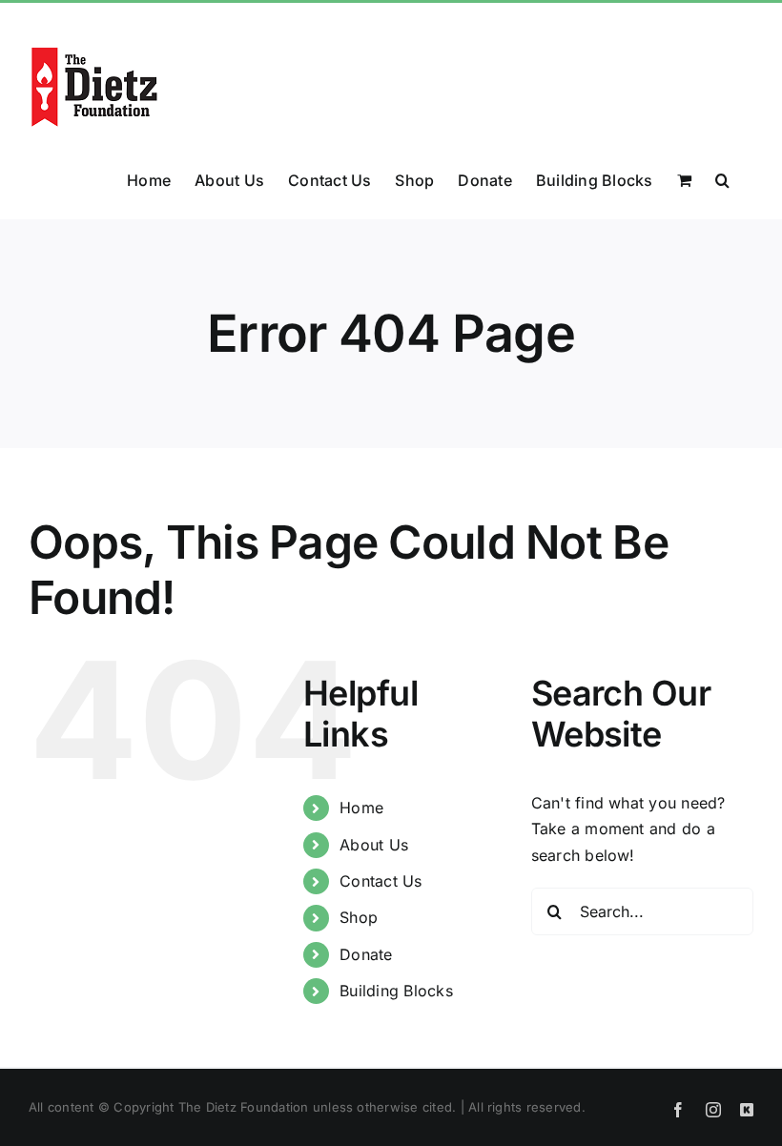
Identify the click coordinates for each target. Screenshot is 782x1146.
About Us (374, 844)
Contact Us (381, 880)
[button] (722, 178)
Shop (359, 917)
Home (361, 807)
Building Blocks (396, 990)
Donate (366, 954)
